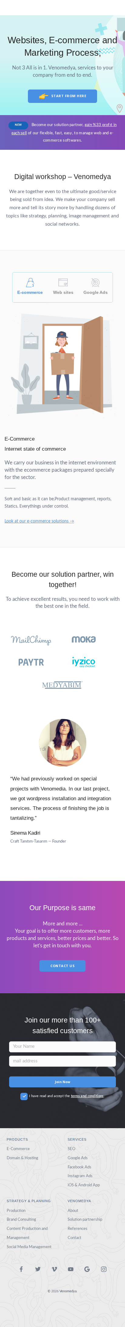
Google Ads (78, 1158)
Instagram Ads (80, 1176)
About (73, 1211)
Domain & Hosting (22, 1158)
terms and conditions (87, 1096)
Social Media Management (29, 1247)
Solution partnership (85, 1219)
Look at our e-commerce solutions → (39, 521)
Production (16, 1211)
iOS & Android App (84, 1185)
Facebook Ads (79, 1167)
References (77, 1228)
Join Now (62, 1081)
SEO (71, 1149)
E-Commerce (18, 1149)
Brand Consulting (21, 1219)
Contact (74, 1238)
